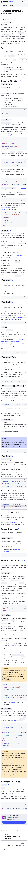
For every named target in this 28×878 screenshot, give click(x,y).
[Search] (23, 2)
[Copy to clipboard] (25, 110)
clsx (18, 90)
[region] (14, 112)
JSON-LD (3, 209)
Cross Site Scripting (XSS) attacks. (9, 135)
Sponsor (22, 850)
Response (23, 188)
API (12, 522)
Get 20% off (14, 822)
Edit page (5, 830)
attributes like (14, 645)
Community (15, 850)
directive (14, 676)
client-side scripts (12, 702)
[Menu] (26, 2)
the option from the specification (12, 341)
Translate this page (14, 830)
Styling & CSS (10, 601)
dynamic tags (15, 274)
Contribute (7, 850)
